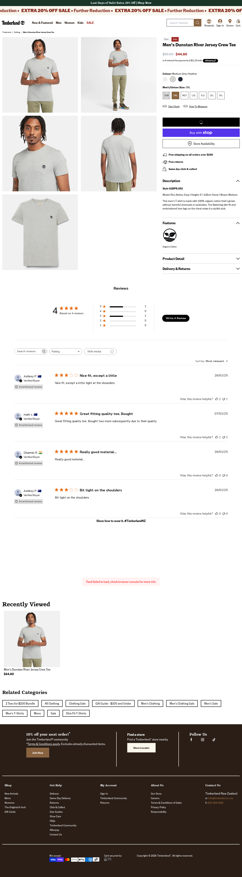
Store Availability (204, 144)
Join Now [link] (37, 752)
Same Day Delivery (60, 798)
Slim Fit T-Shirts (76, 713)
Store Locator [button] (141, 747)
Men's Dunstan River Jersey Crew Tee (38, 32)
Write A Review (176, 318)
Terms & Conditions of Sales (166, 802)
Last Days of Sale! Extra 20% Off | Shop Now (121, 3)
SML (175, 95)
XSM (166, 95)
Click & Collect (57, 807)
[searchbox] (27, 351)
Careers (155, 798)
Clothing (17, 32)
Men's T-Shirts (15, 713)
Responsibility (159, 811)
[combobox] (65, 351)
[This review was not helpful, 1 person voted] (223, 399)
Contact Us (56, 834)
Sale (53, 713)
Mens (37, 713)
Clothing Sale (77, 703)
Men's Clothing (150, 703)
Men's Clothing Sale (182, 703)
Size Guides (56, 811)
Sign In (104, 793)
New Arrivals (11, 793)
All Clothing (52, 703)
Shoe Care (55, 816)
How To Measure (198, 106)
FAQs (52, 820)
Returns (54, 802)
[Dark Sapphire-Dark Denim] (180, 79)
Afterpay (54, 829)
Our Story (156, 793)
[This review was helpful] (216, 399)
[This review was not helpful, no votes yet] (223, 475)
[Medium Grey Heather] (172, 79)
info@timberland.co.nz (220, 798)
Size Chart (174, 106)
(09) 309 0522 (215, 802)
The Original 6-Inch (15, 807)
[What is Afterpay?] (210, 61)
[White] (165, 79)
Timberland (6, 32)
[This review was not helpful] (223, 437)
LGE (194, 95)
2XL (212, 95)
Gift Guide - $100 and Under (113, 703)
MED (184, 95)
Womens (9, 802)
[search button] (197, 22)
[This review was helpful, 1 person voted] (216, 437)
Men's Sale (211, 703)
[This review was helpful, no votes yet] (216, 475)
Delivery (54, 793)
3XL (221, 95)
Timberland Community (63, 825)
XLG (203, 95)
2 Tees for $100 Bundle (20, 703)
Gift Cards (10, 811)
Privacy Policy (158, 807)
